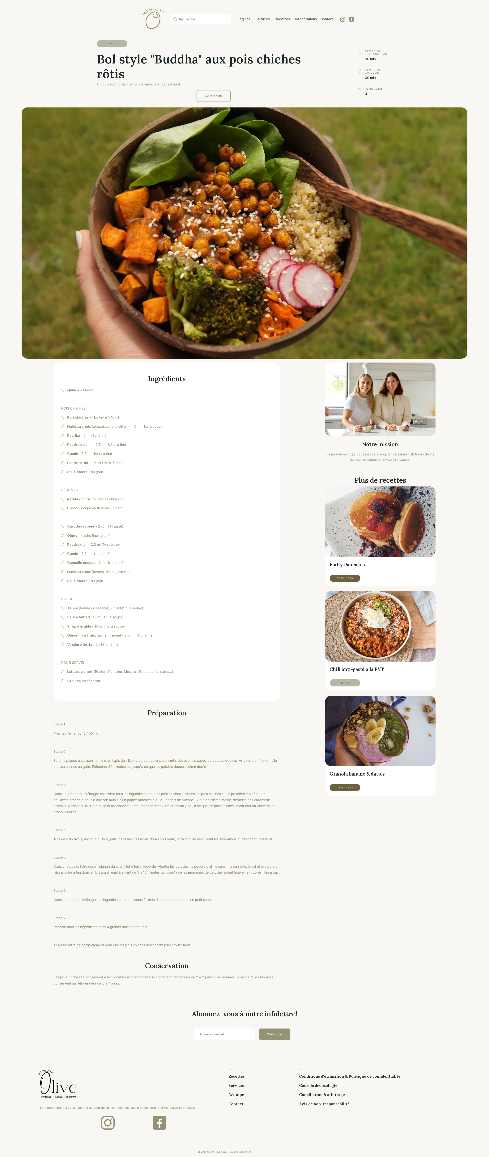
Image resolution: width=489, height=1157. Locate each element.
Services (236, 1085)
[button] (262, 19)
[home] (145, 19)
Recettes (236, 1076)
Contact (236, 1104)
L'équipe (236, 1094)
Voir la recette (213, 96)
